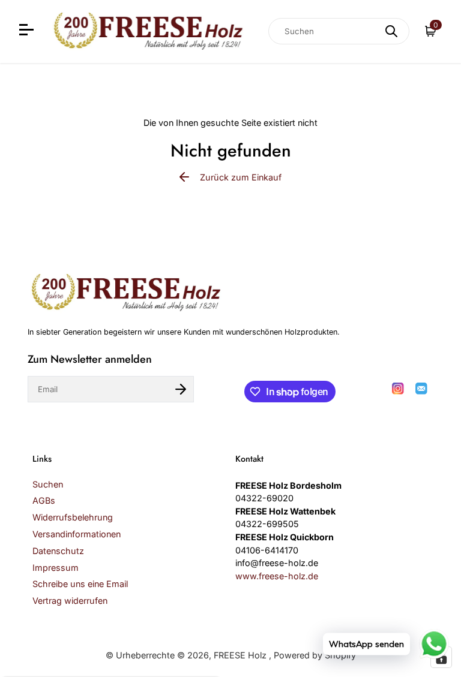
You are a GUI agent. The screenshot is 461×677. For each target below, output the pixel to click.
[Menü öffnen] (28, 31)
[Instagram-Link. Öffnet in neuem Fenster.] (398, 389)
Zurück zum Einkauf (241, 177)
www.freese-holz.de (276, 576)
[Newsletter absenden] (180, 389)
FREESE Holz (241, 655)
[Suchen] (391, 31)
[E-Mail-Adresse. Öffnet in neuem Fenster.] (421, 389)
